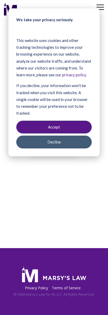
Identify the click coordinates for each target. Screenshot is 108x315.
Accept (54, 127)
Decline (54, 142)
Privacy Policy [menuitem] (36, 287)
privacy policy (74, 74)
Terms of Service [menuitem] (66, 287)
